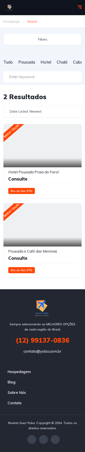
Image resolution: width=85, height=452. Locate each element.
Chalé (62, 62)
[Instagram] (55, 439)
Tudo (8, 62)
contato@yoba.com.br (42, 351)
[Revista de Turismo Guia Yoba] (10, 7)
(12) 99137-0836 (42, 340)
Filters (42, 39)
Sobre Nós (17, 392)
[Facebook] (31, 439)
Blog (11, 382)
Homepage (11, 21)
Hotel (46, 62)
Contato (15, 403)
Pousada (26, 62)
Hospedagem (19, 371)
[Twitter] (43, 439)
